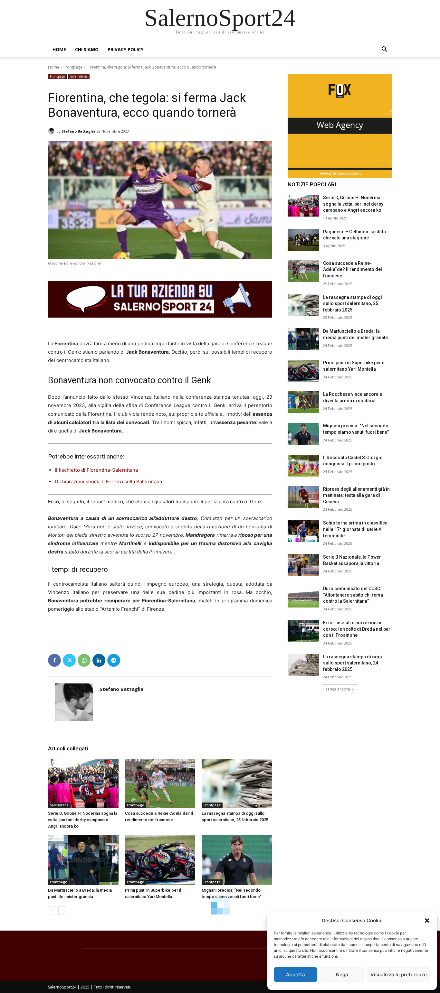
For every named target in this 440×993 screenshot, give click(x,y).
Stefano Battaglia (79, 131)
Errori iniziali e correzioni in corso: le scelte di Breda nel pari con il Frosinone (357, 629)
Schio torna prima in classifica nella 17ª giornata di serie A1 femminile (355, 529)
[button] (427, 920)
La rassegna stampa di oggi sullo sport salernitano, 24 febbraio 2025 (352, 663)
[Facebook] (54, 660)
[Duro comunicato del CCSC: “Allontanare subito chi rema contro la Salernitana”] (303, 597)
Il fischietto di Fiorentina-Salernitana (96, 470)
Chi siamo (87, 49)
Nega (342, 974)
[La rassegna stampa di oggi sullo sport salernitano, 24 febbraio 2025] (303, 665)
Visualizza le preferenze (398, 974)
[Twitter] (69, 660)
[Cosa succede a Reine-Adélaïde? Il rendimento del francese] (160, 783)
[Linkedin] (98, 660)
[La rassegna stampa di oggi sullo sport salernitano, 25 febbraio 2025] (237, 783)
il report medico (105, 501)
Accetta (295, 974)
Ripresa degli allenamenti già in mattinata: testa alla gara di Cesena (356, 495)
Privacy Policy (125, 49)
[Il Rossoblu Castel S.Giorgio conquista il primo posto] (303, 466)
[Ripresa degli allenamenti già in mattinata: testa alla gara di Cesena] (303, 497)
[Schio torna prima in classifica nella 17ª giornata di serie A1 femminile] (303, 531)
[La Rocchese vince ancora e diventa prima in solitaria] (303, 402)
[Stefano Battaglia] (52, 131)
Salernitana (79, 76)
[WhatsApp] (84, 660)
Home (59, 49)
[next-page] (62, 910)
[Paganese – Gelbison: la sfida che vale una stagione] (303, 240)
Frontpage (72, 67)
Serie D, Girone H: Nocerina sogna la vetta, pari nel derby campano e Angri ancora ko (82, 820)
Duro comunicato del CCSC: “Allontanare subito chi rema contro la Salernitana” (353, 595)
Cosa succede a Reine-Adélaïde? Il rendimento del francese (352, 269)
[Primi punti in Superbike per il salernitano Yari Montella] (160, 860)
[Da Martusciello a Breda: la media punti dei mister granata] (83, 860)
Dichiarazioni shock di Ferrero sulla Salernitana (108, 481)
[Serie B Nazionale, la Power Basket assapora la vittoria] (303, 565)
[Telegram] (113, 660)
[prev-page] (52, 910)
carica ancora (337, 689)
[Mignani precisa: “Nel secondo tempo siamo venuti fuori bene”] (237, 860)
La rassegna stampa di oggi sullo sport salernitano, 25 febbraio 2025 (352, 303)
